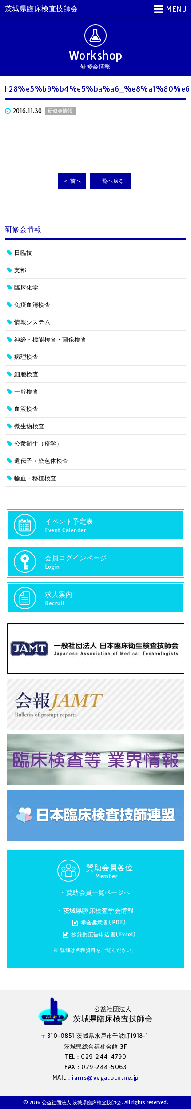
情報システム (32, 321)
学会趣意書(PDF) (104, 922)
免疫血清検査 (32, 304)
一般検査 (26, 391)
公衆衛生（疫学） (38, 443)
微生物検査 (29, 426)
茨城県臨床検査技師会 (41, 8)
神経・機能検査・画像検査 (50, 339)
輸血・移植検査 (35, 478)
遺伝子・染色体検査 (41, 460)
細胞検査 (26, 374)
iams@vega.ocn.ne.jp (105, 1077)
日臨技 (23, 252)
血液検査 (26, 408)
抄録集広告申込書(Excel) (103, 934)
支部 (20, 269)
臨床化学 (26, 287)
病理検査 (26, 356)
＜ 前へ (72, 180)
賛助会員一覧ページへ (98, 892)
